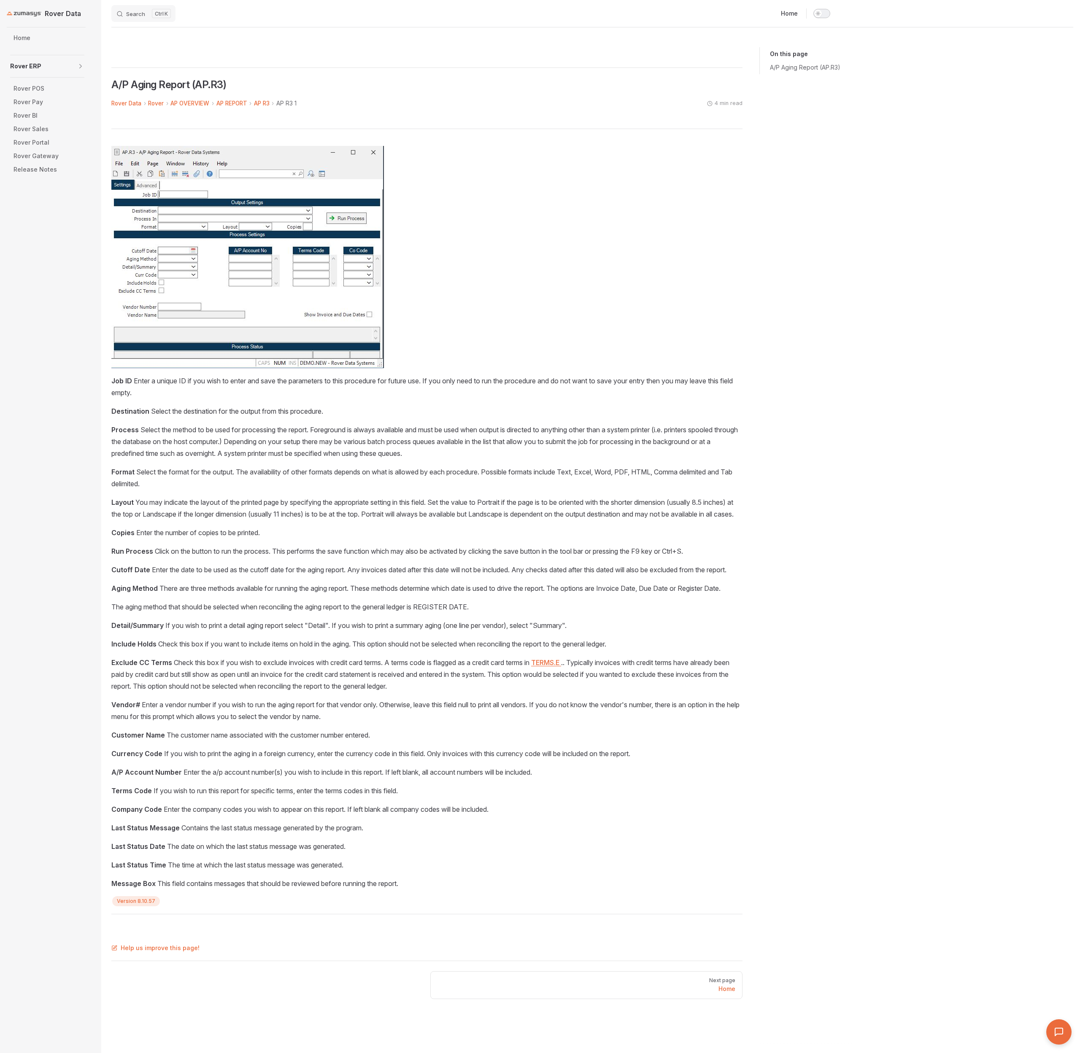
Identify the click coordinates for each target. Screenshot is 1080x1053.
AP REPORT (231, 103)
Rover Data (126, 103)
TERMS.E (546, 662)
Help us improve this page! (160, 947)
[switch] (821, 13)
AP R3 (262, 103)
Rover (156, 103)
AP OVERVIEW (189, 103)
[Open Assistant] (1059, 1032)
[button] (80, 66)
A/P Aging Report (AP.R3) (805, 67)
